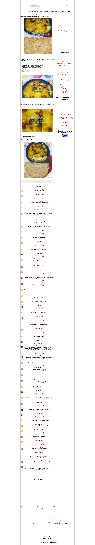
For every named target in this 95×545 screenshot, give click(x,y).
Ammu (37, 340)
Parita (37, 355)
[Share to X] (36, 181)
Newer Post (23, 506)
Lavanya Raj (37, 418)
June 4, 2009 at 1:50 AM (39, 233)
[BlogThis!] (35, 181)
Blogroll (33, 527)
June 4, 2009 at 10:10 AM (39, 292)
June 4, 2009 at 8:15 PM (39, 337)
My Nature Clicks (65, 125)
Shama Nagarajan (37, 230)
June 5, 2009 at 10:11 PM (39, 427)
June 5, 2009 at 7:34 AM (39, 377)
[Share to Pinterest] (38, 181)
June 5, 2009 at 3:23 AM (39, 353)
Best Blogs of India (65, 80)
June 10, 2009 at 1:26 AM (39, 469)
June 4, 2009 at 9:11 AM (39, 280)
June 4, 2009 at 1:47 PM (39, 313)
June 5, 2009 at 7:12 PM (39, 416)
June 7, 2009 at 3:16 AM (39, 457)
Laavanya (36, 316)
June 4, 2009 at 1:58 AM (39, 238)
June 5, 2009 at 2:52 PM (39, 405)
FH (36, 345)
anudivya (36, 424)
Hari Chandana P (36, 429)
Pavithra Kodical (36, 373)
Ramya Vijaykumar (37, 276)
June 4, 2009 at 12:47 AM (39, 222)
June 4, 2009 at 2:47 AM (39, 250)
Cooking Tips (51, 11)
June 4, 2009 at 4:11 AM (39, 256)
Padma (37, 282)
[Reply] (42, 189)
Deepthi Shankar (36, 367)
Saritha (37, 201)
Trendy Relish (55, 542)
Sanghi (37, 460)
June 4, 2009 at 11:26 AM (39, 303)
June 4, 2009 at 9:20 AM (39, 285)
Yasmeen (36, 413)
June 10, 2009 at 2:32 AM (39, 475)
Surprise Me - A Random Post (65, 122)
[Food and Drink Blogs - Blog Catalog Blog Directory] (61, 521)
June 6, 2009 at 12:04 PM (39, 444)
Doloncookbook (36, 452)
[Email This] (34, 181)
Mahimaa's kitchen (37, 265)
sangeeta (36, 465)
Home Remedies (57, 11)
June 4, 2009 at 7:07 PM (39, 325)
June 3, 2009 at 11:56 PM (39, 209)
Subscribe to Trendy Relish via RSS (61, 2)
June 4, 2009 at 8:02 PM (39, 332)
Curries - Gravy (28, 182)
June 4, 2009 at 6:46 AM (39, 268)
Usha (37, 294)
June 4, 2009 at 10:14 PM (39, 343)
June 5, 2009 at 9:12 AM (39, 388)
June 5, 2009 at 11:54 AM (39, 393)
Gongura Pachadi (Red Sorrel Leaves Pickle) (64, 63)
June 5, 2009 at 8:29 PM (39, 421)
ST (36, 219)
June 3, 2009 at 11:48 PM (39, 198)
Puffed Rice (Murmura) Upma (64, 65)
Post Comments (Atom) (40, 508)
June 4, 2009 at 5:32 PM (39, 320)
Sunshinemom (37, 361)
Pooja (37, 270)
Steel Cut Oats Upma (64, 72)
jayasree (36, 206)
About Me (64, 70)
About (32, 11)
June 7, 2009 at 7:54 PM (39, 463)
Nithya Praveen (36, 379)
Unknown (36, 247)
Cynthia (37, 447)
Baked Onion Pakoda (64, 56)
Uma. (37, 435)
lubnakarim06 (37, 194)
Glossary (40, 11)
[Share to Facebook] (37, 181)
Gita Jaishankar (36, 258)
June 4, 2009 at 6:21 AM (39, 262)
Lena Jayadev (37, 241)
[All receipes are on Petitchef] (53, 522)
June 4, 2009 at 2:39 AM (39, 245)
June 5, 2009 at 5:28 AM (39, 358)
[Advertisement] (65, 20)
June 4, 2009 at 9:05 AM (39, 273)
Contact (68, 11)
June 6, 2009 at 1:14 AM (39, 432)
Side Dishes (33, 182)
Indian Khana (37, 385)
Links (33, 530)
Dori (36, 305)
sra (36, 253)
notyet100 (36, 189)
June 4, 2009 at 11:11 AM (39, 297)
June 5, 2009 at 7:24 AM (39, 365)
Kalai (37, 288)
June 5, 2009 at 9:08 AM (39, 382)
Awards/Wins (63, 11)
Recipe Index (36, 11)
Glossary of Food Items (64, 54)
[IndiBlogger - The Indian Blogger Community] (66, 522)
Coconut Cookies (65, 61)
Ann (36, 390)
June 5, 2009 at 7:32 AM (39, 370)
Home (29, 11)
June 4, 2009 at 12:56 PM (39, 308)
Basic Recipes (45, 11)
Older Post (53, 506)
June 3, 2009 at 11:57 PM (39, 217)
